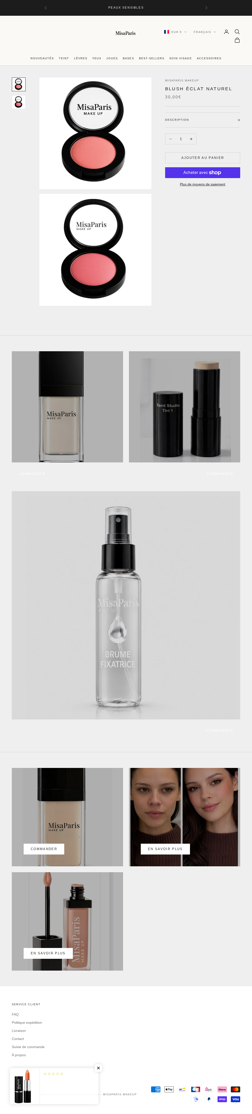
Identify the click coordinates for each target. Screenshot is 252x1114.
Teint (64, 58)
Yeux (96, 58)
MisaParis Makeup (182, 80)
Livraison (19, 1031)
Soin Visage (180, 58)
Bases (128, 58)
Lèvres (80, 58)
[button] (98, 1068)
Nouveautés (42, 58)
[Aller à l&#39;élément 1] (19, 84)
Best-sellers (151, 58)
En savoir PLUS (48, 953)
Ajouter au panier (202, 158)
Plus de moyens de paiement (202, 184)
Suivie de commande (28, 1047)
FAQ (15, 1014)
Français (202, 32)
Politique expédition (27, 1022)
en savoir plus (165, 849)
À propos (19, 1055)
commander (32, 474)
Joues (112, 58)
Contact (18, 1039)
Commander (220, 474)
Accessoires (209, 58)
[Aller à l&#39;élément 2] (19, 102)
